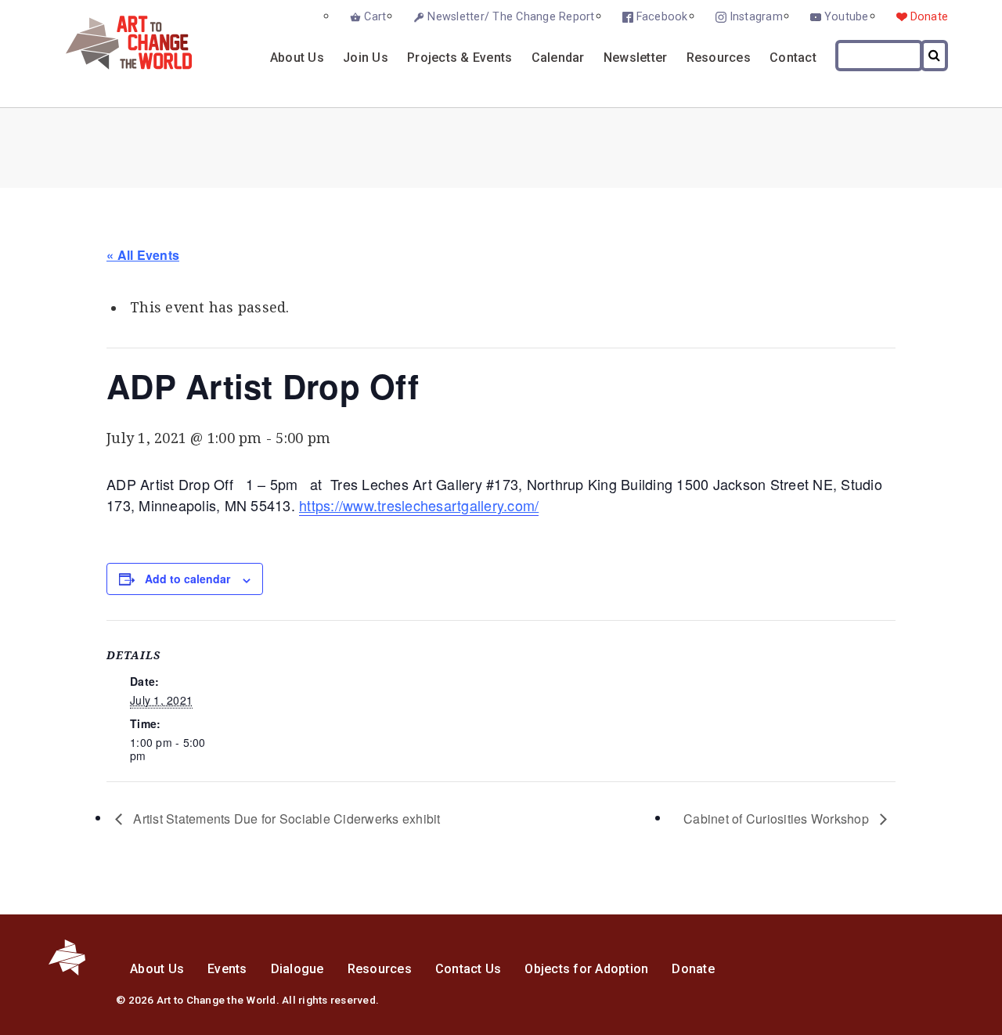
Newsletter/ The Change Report (510, 16)
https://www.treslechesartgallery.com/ (419, 505)
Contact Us (468, 968)
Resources (719, 57)
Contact (793, 57)
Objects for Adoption (586, 968)
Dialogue (297, 968)
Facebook (662, 16)
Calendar (558, 57)
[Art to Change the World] (117, 65)
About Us (297, 57)
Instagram (756, 16)
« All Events (142, 255)
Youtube (846, 16)
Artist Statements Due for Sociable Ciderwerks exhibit (285, 819)
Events (227, 968)
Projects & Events (459, 57)
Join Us (365, 57)
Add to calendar (187, 578)
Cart (375, 16)
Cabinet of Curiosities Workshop (777, 819)
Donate (929, 16)
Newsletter (636, 57)
